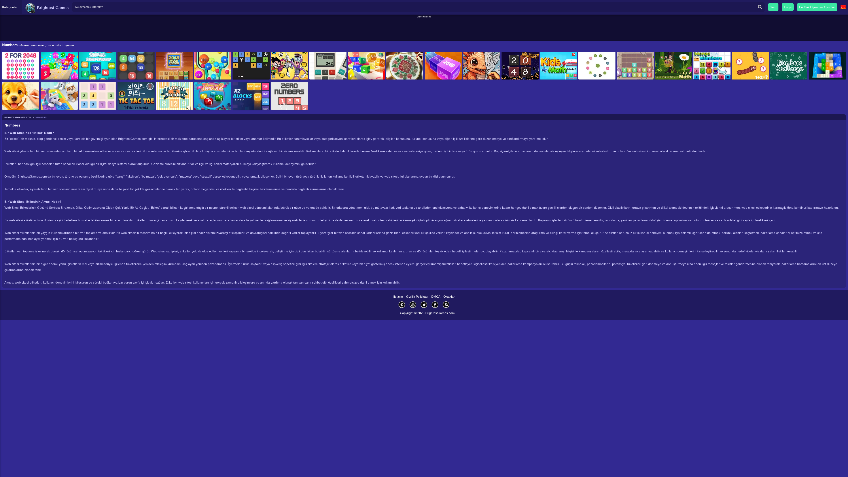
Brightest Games (52, 8)
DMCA (435, 296)
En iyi (787, 7)
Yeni (773, 7)
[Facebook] (435, 305)
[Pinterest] (402, 305)
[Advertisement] (424, 28)
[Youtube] (413, 305)
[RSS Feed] (446, 305)
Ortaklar (449, 296)
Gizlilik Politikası (417, 296)
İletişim (398, 296)
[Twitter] (424, 305)
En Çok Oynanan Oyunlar (817, 7)
